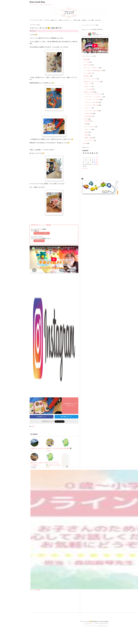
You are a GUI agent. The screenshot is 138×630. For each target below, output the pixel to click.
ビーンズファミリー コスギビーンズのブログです (96, 623)
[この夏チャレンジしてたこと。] (34, 445)
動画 (86, 124)
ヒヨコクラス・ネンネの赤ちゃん (93, 94)
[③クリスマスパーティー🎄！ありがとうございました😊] (50, 459)
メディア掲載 (86, 62)
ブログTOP (46, 20)
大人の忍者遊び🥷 (66, 448)
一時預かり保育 (76, 20)
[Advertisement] (95, 200)
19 (90, 162)
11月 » (86, 168)
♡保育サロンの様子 (88, 92)
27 (92, 164)
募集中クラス (54, 20)
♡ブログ (85, 119)
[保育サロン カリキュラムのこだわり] (50, 445)
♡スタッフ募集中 (87, 73)
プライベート (88, 129)
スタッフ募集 (91, 20)
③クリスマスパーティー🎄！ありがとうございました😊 (53, 465)
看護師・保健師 (89, 138)
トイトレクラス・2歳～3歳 (91, 110)
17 (85, 162)
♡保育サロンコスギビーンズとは (91, 81)
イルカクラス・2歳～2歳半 (91, 102)
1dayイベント (88, 108)
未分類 (33, 426)
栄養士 (86, 132)
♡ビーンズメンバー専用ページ (91, 67)
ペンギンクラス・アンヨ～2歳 (92, 99)
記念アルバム (88, 86)
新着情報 (85, 59)
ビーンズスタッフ (89, 140)
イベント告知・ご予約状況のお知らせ (92, 70)
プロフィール (88, 83)
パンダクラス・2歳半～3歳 (91, 105)
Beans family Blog (37, 2)
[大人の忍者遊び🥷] (66, 445)
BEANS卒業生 (88, 116)
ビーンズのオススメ (90, 126)
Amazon (117, 192)
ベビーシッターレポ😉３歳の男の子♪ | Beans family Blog (94, 621)
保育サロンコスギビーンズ (65, 20)
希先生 (86, 135)
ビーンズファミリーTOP (36, 20)
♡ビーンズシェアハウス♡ (90, 79)
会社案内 (84, 20)
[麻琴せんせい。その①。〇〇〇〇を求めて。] (34, 459)
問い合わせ (98, 20)
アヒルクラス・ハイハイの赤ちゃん (94, 96)
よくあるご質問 (89, 89)
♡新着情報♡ (86, 76)
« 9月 (83, 168)
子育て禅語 (87, 121)
